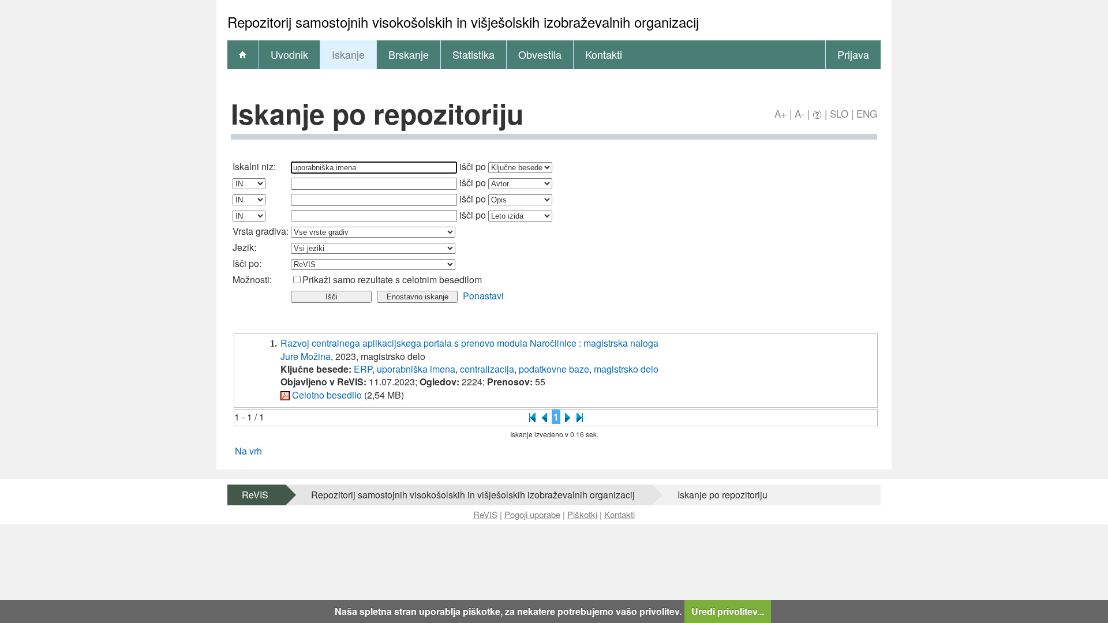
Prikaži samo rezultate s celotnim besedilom (392, 279)
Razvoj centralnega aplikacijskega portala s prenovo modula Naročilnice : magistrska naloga (469, 343)
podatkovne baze (554, 369)
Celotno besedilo (327, 394)
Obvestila (540, 54)
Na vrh (248, 450)
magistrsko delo (626, 369)
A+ (780, 113)
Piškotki (582, 514)
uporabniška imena (416, 369)
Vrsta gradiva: (261, 231)
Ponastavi (483, 295)
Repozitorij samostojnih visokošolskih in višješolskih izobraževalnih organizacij (473, 494)
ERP (363, 369)
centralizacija (487, 369)
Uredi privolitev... (727, 611)
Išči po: (247, 263)
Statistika (473, 54)
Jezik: (244, 247)
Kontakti (603, 54)
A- (799, 113)
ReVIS (255, 494)
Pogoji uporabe (532, 514)
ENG (866, 113)
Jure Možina (305, 356)
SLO (839, 113)
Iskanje (348, 54)
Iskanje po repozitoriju (722, 494)
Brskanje (408, 54)
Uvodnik (289, 54)
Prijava (853, 54)
